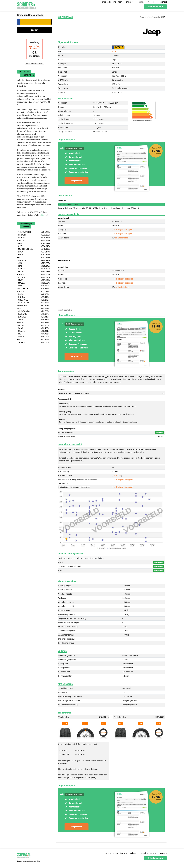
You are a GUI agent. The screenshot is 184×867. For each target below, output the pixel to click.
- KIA (33, 257)
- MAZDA (33, 283)
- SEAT (33, 280)
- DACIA (33, 294)
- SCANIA (33, 331)
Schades (26, 5)
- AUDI (33, 263)
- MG (33, 334)
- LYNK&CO (33, 317)
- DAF (33, 308)
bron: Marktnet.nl (64, 261)
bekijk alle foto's (121, 238)
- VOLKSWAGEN (33, 232)
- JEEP (33, 320)
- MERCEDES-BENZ (33, 249)
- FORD (33, 243)
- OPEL (33, 246)
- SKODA (33, 274)
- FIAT (33, 266)
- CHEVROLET (33, 300)
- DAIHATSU (33, 314)
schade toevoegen (147, 2)
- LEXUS (33, 325)
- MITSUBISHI (33, 288)
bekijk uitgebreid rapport (122, 229)
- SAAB (33, 328)
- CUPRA (33, 337)
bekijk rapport (76, 181)
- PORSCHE (33, 305)
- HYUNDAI (33, 269)
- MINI (33, 286)
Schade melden (155, 6)
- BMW (33, 252)
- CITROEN (33, 260)
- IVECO (33, 322)
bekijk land (116, 476)
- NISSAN (33, 277)
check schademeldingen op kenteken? (117, 2)
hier (43, 215)
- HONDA (33, 297)
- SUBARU (33, 342)
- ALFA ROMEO (33, 311)
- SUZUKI (33, 272)
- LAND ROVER (33, 303)
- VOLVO (33, 255)
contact (163, 2)
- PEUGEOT (33, 238)
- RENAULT (33, 235)
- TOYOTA (33, 240)
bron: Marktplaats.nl (65, 310)
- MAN (33, 339)
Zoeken (34, 30)
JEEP (114, 51)
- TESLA (33, 291)
